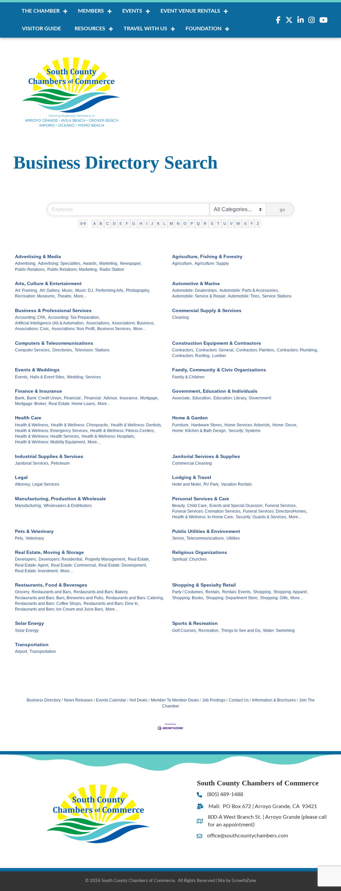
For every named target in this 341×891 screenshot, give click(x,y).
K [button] (158, 223)
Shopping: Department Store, (232, 598)
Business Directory (44, 700)
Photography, (138, 290)
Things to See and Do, (241, 630)
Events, (21, 377)
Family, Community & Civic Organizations (219, 369)
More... (80, 296)
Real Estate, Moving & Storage (49, 552)
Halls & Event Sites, (47, 377)
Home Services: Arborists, (247, 425)
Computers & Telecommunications (54, 343)
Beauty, (178, 505)
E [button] (121, 223)
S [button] (212, 223)
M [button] (171, 223)
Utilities (233, 538)
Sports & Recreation (195, 623)
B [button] (101, 223)
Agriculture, (182, 263)
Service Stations (276, 296)
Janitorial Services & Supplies (206, 456)
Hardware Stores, (207, 425)
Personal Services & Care (200, 498)
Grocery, (22, 592)
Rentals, (212, 592)
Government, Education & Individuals (214, 391)
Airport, (21, 651)
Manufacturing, (28, 505)
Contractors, (183, 350)
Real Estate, (139, 559)
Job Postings (213, 700)
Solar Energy (29, 623)
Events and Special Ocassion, (236, 505)
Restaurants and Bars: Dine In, (111, 603)
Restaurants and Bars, (52, 592)
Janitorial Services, (32, 463)
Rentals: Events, (236, 592)
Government (260, 398)
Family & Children (188, 377)
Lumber (219, 355)
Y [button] (251, 223)
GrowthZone (244, 881)
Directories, (62, 350)
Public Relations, (30, 269)
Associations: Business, (133, 323)
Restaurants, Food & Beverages (51, 585)
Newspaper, (131, 263)
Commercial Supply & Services (206, 310)
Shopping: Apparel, (290, 592)
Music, (68, 290)
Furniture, (180, 425)
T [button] (218, 223)
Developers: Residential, (61, 559)
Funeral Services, (281, 505)
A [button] (94, 223)
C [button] (107, 223)
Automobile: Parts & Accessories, (249, 290)
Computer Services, (33, 350)
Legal (21, 477)
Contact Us (239, 700)
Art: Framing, (26, 290)
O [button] (184, 223)
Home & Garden (190, 417)
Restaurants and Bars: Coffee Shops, (48, 603)
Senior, (178, 538)
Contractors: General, (215, 350)
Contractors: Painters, (255, 350)
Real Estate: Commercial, (74, 565)
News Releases (78, 700)
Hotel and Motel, (187, 484)
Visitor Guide (41, 28)
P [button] (191, 223)
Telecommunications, (205, 538)
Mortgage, (149, 398)
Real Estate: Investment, (37, 571)
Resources (90, 28)
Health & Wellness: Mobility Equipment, (50, 442)
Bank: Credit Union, (44, 398)
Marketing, (108, 263)
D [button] (114, 223)
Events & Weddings (37, 369)
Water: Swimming (279, 630)
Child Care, (197, 505)
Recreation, (208, 630)
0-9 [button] (83, 223)
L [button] (165, 223)
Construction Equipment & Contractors (216, 343)
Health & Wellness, (32, 425)
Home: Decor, (284, 425)
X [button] (245, 223)
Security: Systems (244, 430)
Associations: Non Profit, (74, 328)
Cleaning (180, 317)
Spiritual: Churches (189, 559)
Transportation (32, 644)
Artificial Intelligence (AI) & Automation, (50, 323)
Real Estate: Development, (123, 565)
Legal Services (45, 484)
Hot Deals (139, 700)
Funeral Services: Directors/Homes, (275, 511)
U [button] (224, 223)
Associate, (181, 398)
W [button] (238, 223)
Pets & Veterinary (34, 531)
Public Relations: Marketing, (72, 269)
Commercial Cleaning (192, 463)
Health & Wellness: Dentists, (136, 425)
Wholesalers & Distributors (68, 505)
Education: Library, (230, 398)
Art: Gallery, (50, 290)
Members (91, 11)
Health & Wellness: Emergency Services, (52, 430)
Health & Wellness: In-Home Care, (203, 517)
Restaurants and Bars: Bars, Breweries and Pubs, (59, 598)
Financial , (73, 398)
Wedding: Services (84, 377)
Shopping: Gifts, (274, 598)
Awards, (90, 263)
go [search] (282, 209)
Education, (202, 398)
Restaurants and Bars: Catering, (135, 598)
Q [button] (198, 223)
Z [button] (258, 223)
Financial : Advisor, (101, 398)
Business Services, (114, 328)
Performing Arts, (110, 290)
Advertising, (25, 263)
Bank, (20, 398)
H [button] (141, 223)
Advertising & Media (38, 256)
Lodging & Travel (191, 477)
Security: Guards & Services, (261, 517)
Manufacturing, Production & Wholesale (60, 498)
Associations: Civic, (32, 328)
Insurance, (129, 398)
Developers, (26, 559)
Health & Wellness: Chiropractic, (80, 425)
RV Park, (211, 484)
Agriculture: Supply (211, 263)
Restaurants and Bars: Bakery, (101, 592)
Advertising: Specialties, (59, 263)
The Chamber (41, 11)
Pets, (19, 538)
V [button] (231, 223)
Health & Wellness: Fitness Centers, (122, 430)
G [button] (133, 223)
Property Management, (105, 559)
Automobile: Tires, (244, 296)
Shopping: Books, (188, 598)
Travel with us (145, 28)
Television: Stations (92, 350)
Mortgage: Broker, (31, 403)
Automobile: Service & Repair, (199, 296)
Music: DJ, (84, 290)
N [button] (178, 223)
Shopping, (262, 592)
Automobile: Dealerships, (195, 290)
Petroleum (60, 463)
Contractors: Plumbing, (297, 350)
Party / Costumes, (188, 592)
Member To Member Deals (175, 700)
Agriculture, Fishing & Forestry (207, 256)
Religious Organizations (199, 552)
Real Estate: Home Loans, (72, 403)
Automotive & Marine (196, 283)
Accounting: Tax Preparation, (74, 317)
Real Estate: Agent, (32, 565)
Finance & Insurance (38, 391)
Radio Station (112, 269)
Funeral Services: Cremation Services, (206, 511)
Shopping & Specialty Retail (204, 585)
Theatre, (64, 296)
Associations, (98, 323)
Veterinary (35, 538)
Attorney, (23, 484)
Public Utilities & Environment (206, 531)
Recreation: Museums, (35, 296)
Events (132, 11)
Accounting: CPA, (30, 317)
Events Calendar (111, 700)
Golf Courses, (184, 630)
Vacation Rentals (236, 484)
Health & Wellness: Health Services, (47, 436)
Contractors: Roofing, (191, 355)
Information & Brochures (274, 700)
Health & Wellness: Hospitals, (108, 436)
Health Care (28, 417)
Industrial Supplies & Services (49, 456)
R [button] (205, 223)
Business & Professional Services (53, 310)
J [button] (152, 223)
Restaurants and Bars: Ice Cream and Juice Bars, (59, 609)
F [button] (127, 223)
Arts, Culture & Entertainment (48, 283)
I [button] (146, 223)
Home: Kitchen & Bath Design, (199, 430)
